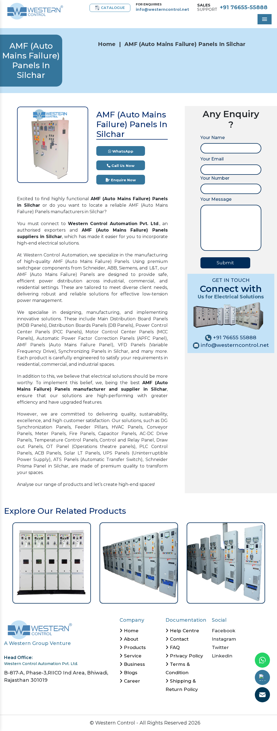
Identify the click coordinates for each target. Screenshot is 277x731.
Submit (225, 262)
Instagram (224, 639)
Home (107, 44)
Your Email (212, 159)
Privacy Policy (186, 655)
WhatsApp (122, 151)
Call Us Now (122, 165)
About (130, 639)
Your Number (214, 178)
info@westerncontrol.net (162, 9)
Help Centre (184, 630)
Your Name (212, 137)
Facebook (223, 630)
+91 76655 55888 (234, 337)
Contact (179, 639)
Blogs (130, 672)
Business (134, 664)
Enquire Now (123, 180)
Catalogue (113, 7)
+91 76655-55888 (244, 7)
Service (132, 655)
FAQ (174, 647)
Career (131, 681)
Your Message (216, 199)
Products (134, 647)
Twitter (220, 647)
